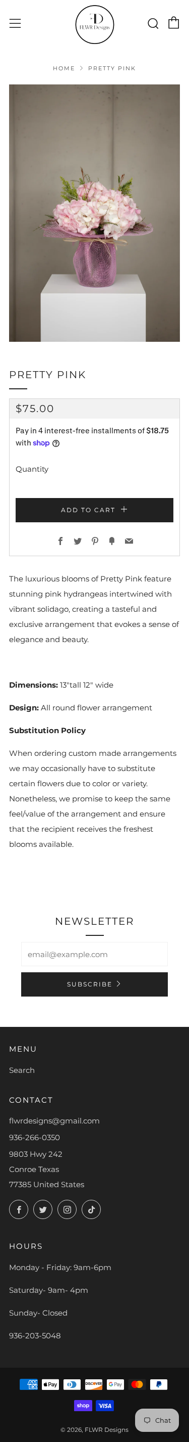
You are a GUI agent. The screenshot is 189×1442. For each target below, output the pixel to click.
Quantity (32, 469)
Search (22, 1070)
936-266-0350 (34, 1137)
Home (64, 68)
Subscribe (89, 984)
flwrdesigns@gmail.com (54, 1120)
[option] (94, 213)
